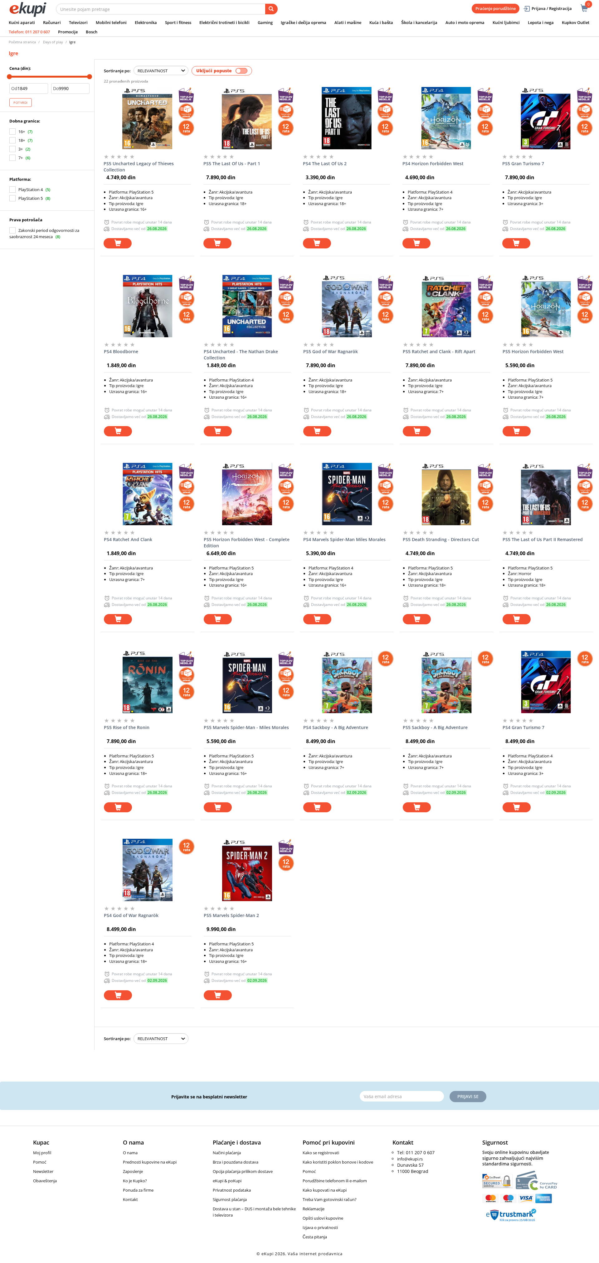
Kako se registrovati (321, 1152)
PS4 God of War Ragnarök (131, 915)
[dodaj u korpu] (118, 243)
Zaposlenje (133, 1171)
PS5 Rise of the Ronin (126, 727)
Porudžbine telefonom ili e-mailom (335, 1181)
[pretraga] (271, 9)
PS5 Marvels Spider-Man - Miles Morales (246, 727)
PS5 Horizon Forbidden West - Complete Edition (247, 542)
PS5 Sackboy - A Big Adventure (435, 727)
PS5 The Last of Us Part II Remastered (543, 539)
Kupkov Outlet (575, 22)
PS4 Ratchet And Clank (128, 539)
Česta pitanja (315, 1237)
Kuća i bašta (381, 22)
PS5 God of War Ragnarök (330, 351)
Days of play (53, 42)
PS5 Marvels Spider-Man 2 (231, 915)
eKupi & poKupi (227, 1181)
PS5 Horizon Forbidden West (533, 351)
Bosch (91, 32)
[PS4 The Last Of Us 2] (346, 118)
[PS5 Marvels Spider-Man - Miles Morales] (247, 682)
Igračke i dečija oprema (303, 22)
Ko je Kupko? (135, 1181)
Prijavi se (468, 1096)
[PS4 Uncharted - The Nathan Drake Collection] (247, 306)
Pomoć (39, 1162)
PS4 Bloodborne (121, 351)
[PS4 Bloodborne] (147, 306)
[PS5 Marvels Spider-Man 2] (247, 870)
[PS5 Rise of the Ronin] (147, 682)
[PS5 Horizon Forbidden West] (546, 306)
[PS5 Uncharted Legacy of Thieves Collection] (147, 118)
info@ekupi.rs (410, 1159)
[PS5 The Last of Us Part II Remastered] (546, 494)
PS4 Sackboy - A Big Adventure (335, 727)
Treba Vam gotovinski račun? (330, 1199)
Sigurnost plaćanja (230, 1199)
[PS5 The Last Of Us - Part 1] (247, 118)
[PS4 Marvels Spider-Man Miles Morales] (346, 494)
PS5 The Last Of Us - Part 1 (231, 163)
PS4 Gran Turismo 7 (523, 727)
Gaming (265, 22)
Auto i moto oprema (465, 22)
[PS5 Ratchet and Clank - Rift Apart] (446, 306)
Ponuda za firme (138, 1190)
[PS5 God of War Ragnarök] (346, 306)
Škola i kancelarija (419, 22)
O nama (130, 1152)
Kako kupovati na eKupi (325, 1190)
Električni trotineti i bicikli (224, 22)
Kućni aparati (22, 22)
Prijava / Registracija (552, 8)
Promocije (68, 32)
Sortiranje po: (117, 71)
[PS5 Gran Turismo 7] (545, 118)
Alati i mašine (347, 22)
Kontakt (130, 1199)
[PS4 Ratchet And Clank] (147, 494)
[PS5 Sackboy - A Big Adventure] (446, 682)
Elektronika (146, 22)
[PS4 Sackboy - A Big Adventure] (346, 682)
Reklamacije (313, 1209)
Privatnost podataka (232, 1190)
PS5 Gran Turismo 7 (523, 163)
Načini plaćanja (227, 1152)
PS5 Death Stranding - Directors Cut (441, 539)
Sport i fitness (178, 22)
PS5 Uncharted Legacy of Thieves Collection (139, 167)
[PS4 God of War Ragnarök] (147, 870)
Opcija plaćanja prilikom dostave (243, 1171)
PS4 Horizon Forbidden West (433, 163)
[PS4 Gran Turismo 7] (546, 682)
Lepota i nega (541, 22)
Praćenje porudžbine (495, 8)
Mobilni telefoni (111, 22)
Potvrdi (20, 102)
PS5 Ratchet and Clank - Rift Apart (439, 351)
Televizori (78, 22)
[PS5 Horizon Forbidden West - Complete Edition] (247, 494)
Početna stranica (22, 42)
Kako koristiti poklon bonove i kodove (338, 1162)
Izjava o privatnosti (320, 1227)
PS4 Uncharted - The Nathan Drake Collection (241, 354)
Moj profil (42, 1152)
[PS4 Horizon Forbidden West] (446, 118)
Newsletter (43, 1171)
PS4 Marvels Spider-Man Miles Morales (344, 539)
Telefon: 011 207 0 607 (29, 32)
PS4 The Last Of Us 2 (325, 163)
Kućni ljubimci (506, 22)
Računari (52, 22)
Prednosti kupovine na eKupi (150, 1162)
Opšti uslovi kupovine (323, 1218)
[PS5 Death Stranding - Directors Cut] (446, 494)
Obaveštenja (45, 1181)
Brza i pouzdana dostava (235, 1162)
